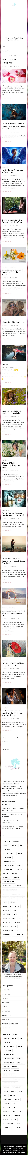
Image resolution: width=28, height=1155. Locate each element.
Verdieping (6, 922)
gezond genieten (8, 853)
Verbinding (13, 59)
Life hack (20, 869)
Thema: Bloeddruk (9, 918)
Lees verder (5, 98)
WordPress (14, 1152)
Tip (20, 918)
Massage (6, 873)
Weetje (5, 926)
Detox (14, 845)
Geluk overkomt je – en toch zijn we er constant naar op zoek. (13, 613)
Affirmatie (6, 990)
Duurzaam (6, 849)
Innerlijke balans (9, 861)
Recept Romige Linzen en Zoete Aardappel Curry (13, 809)
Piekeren (6, 894)
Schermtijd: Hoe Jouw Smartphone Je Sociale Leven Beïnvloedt (13, 561)
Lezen (19, 865)
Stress (15, 910)
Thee (15, 914)
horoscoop (5, 364)
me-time (14, 873)
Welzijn (13, 926)
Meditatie (6, 877)
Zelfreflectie (18, 934)
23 (17, 738)
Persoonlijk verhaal (10, 890)
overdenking (19, 886)
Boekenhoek (5, 123)
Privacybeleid (21, 1152)
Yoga (18, 930)
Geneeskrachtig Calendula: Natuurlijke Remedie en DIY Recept (13, 272)
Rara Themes (16, 1150)
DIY (21, 845)
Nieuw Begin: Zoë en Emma (13, 322)
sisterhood (7, 906)
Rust (4, 902)
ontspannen (7, 886)
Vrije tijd (17, 922)
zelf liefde (6, 934)
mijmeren (16, 877)
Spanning (6, 910)
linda (6, 66)
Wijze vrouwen (8, 930)
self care (13, 902)
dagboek (6, 845)
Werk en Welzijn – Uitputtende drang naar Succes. (11, 465)
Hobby (20, 853)
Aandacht (6, 841)
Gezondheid (5, 59)
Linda (17, 793)
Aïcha (14, 788)
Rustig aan (7, 63)
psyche (5, 898)
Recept (21, 898)
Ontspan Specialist (14, 38)
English (4, 1007)
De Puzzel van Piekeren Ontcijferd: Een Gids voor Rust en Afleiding (12, 713)
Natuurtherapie (8, 882)
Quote (13, 898)
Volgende (5, 741)
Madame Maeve (6, 791)
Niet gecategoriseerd (10, 1024)
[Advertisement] (14, 22)
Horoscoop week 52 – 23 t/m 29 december (13, 815)
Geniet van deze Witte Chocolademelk (10, 822)
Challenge (5, 998)
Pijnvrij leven (16, 894)
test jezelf (7, 914)
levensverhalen (8, 865)
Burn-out (16, 841)
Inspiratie (13, 123)
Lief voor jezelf (8, 869)
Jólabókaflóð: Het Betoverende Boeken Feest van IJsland (13, 828)
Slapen (17, 906)
